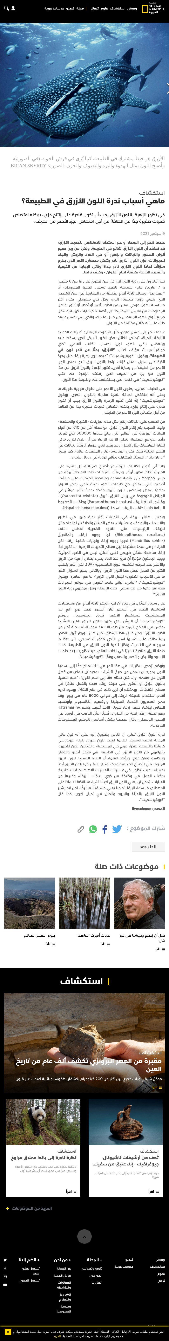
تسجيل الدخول (29, 1280)
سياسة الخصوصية (64, 1309)
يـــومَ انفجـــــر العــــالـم (39, 935)
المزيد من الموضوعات (32, 1208)
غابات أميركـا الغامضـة (93, 935)
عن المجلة (64, 1268)
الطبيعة (148, 846)
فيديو (70, 8)
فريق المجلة (62, 1275)
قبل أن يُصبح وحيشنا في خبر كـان (142, 938)
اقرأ (158, 949)
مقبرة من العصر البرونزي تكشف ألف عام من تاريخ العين (89, 1065)
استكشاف (117, 8)
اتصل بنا (97, 1282)
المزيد (57, 1336)
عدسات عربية (54, 8)
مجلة (80, 8)
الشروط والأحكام (65, 1297)
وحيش (132, 8)
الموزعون (95, 1275)
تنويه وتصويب (92, 1268)
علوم (104, 8)
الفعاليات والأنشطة (64, 1285)
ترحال (95, 8)
